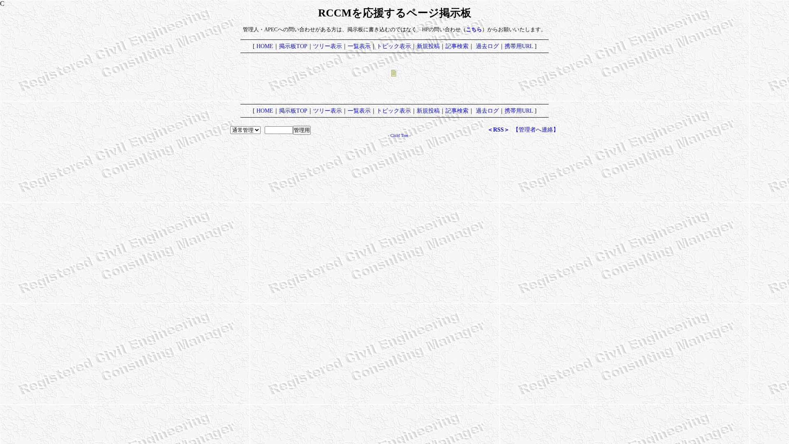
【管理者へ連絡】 (536, 129)
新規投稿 (428, 46)
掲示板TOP (293, 46)
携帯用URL (519, 46)
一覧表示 (359, 46)
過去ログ (487, 46)
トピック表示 (393, 46)
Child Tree (399, 135)
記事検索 (456, 46)
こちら (474, 29)
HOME (264, 46)
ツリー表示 (327, 46)
